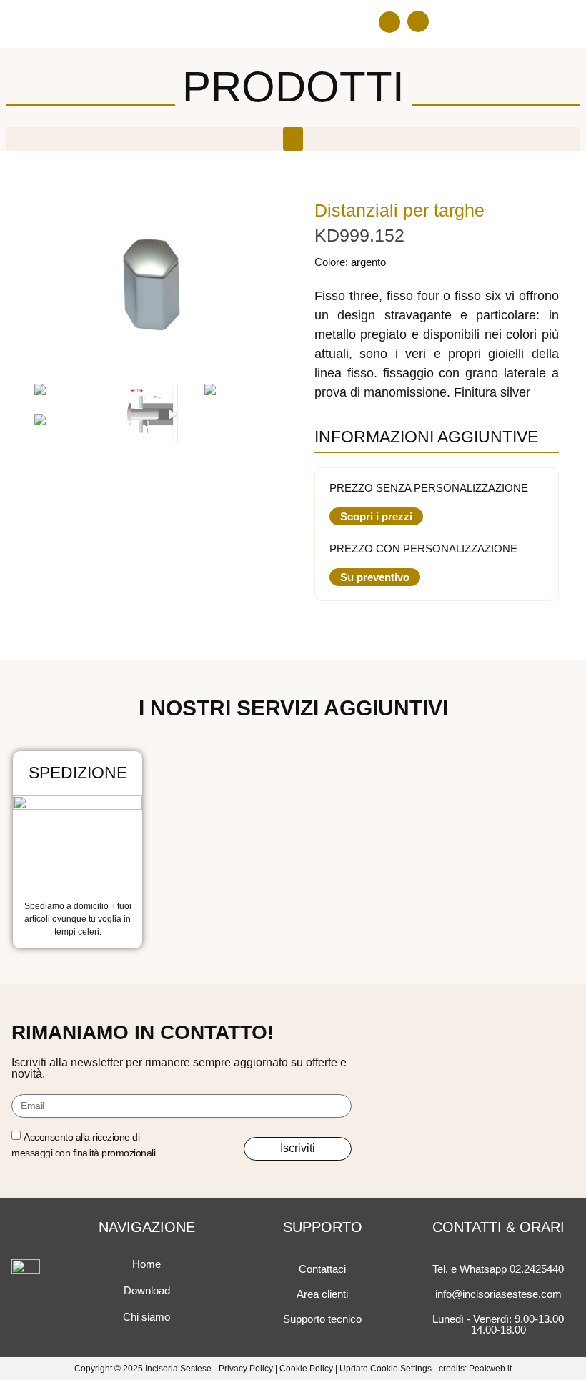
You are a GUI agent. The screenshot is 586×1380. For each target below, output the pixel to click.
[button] (389, 22)
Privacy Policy (246, 1369)
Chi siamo (146, 1317)
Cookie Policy (306, 1369)
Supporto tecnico (322, 1319)
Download (147, 1290)
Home (146, 1264)
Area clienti (322, 1294)
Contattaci (322, 1269)
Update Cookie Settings (385, 1369)
